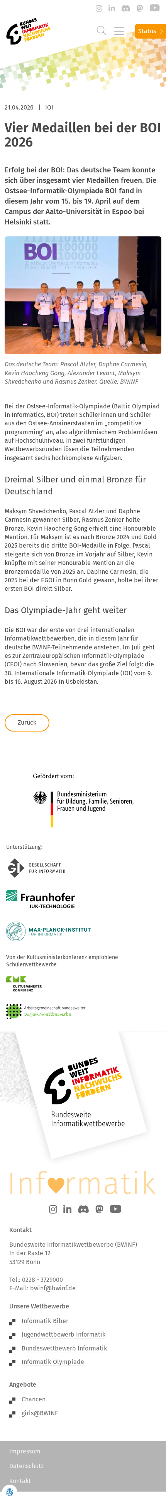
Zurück (27, 722)
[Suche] (101, 30)
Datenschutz (26, 1466)
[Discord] (125, 8)
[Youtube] (154, 8)
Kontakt (20, 1481)
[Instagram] (99, 8)
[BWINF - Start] (26, 31)
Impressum (25, 1451)
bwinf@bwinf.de (53, 1288)
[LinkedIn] (111, 8)
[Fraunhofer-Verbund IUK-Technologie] (40, 899)
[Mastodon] (140, 8)
